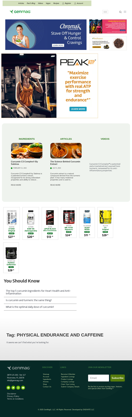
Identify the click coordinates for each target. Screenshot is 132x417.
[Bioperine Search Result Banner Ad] (108, 43)
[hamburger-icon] (105, 12)
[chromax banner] (45, 34)
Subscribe (117, 378)
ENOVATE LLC (88, 410)
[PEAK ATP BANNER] (49, 85)
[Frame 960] (108, 26)
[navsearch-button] (120, 12)
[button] (40, 292)
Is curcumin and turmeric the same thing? (29, 300)
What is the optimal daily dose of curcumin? (30, 307)
